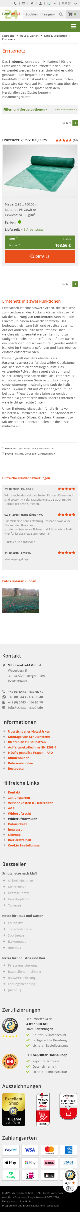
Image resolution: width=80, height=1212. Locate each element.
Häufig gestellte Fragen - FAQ (30, 752)
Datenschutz (17, 824)
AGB (11, 808)
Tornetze (14, 905)
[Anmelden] (32, 3)
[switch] (70, 1188)
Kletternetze (17, 887)
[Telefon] (15, 3)
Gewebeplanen (19, 899)
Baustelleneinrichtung (24, 971)
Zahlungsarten (19, 797)
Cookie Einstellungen (24, 845)
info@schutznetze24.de (25, 707)
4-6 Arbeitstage (32, 229)
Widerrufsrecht (19, 813)
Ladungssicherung (22, 984)
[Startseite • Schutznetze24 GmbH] (11, 12)
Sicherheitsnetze (20, 880)
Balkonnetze (17, 941)
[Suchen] (61, 14)
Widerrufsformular (22, 819)
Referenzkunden (20, 763)
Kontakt (14, 792)
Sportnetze (16, 935)
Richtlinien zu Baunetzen (27, 742)
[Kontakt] (23, 3)
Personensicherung (22, 965)
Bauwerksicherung (22, 978)
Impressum (17, 829)
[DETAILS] (40, 252)
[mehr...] (14, 948)
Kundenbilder (18, 758)
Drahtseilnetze (19, 893)
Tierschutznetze (20, 929)
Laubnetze (16, 923)
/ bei (37, 1024)
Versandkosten (45, 448)
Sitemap (14, 835)
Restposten (16, 768)
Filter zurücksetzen (65, 109)
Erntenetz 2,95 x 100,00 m (24, 140)
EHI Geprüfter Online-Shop (46, 1055)
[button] (70, 3)
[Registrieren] (40, 3)
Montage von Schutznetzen (29, 737)
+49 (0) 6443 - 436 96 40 (25, 692)
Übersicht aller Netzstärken (29, 731)
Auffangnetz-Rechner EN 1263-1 (32, 747)
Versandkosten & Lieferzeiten (30, 803)
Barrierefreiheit (19, 840)
